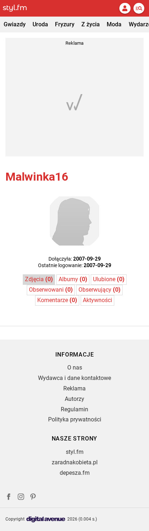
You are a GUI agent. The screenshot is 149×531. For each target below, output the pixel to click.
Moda (114, 24)
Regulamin (74, 409)
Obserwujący (99, 289)
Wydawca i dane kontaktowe (74, 378)
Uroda (40, 24)
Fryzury (64, 24)
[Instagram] (21, 498)
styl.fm (75, 451)
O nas (74, 367)
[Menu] (138, 8)
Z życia (90, 24)
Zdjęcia (39, 279)
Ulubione (108, 279)
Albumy (73, 279)
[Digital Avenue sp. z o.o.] (46, 520)
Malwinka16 (36, 176)
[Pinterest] (33, 498)
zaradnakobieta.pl (75, 462)
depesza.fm (75, 472)
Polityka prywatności (74, 419)
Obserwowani (51, 289)
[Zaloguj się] (124, 8)
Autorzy (74, 398)
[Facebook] (8, 498)
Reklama (74, 388)
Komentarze (57, 300)
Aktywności (97, 300)
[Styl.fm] (19, 8)
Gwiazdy (15, 24)
